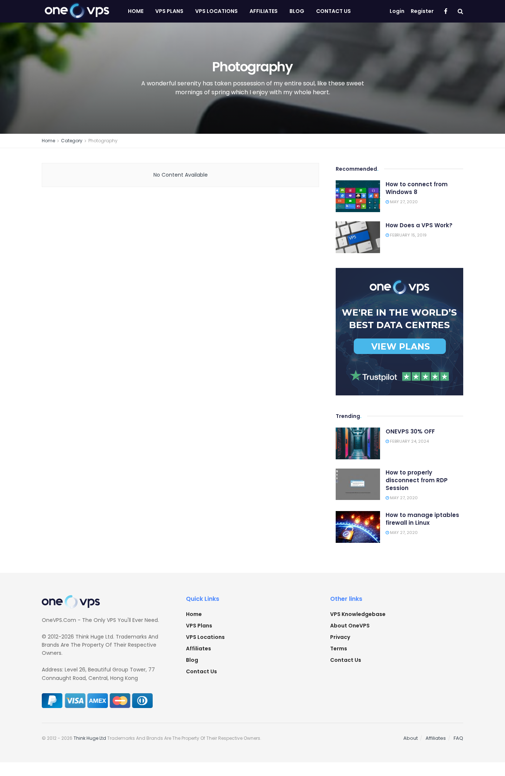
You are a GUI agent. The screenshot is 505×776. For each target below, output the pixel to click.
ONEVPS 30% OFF (410, 431)
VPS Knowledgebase (358, 614)
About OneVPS (350, 625)
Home (135, 11)
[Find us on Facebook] (445, 11)
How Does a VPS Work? (419, 225)
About (410, 738)
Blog (296, 11)
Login (397, 11)
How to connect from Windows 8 (417, 188)
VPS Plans (169, 11)
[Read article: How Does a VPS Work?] (358, 237)
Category (71, 140)
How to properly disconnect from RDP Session (417, 480)
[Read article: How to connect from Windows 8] (358, 196)
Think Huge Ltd (90, 738)
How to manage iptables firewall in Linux (422, 519)
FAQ (458, 738)
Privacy (340, 637)
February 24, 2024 (409, 441)
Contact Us (333, 11)
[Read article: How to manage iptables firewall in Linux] (358, 527)
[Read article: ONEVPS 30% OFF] (358, 443)
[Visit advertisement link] (399, 331)
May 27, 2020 (403, 202)
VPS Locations (216, 11)
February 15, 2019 (408, 235)
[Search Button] (460, 11)
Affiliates (264, 11)
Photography (103, 140)
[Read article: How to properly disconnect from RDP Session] (358, 484)
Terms (338, 648)
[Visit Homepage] (77, 11)
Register (422, 11)
